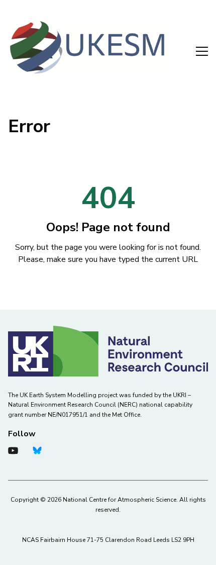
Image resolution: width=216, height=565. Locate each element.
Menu (196, 49)
